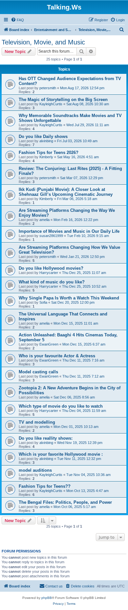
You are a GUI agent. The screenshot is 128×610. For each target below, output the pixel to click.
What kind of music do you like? (52, 282)
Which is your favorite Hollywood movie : (61, 454)
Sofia (43, 302)
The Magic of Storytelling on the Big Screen (63, 99)
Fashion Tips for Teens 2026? (48, 152)
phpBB (46, 598)
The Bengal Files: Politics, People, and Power (65, 502)
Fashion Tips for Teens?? (45, 486)
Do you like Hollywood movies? (51, 268)
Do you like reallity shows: (46, 438)
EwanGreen (48, 344)
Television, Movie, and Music (43, 42)
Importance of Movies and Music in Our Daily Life (69, 231)
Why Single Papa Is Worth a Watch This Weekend (69, 298)
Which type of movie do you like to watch (61, 406)
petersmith (47, 88)
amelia (44, 220)
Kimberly (46, 157)
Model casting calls (38, 371)
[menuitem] (17, 20)
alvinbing (46, 141)
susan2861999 (51, 236)
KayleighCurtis (50, 104)
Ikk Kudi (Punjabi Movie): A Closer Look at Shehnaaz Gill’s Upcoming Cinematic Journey (66, 192)
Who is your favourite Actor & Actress (57, 355)
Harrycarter (48, 273)
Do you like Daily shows (43, 136)
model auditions (35, 470)
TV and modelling (37, 422)
